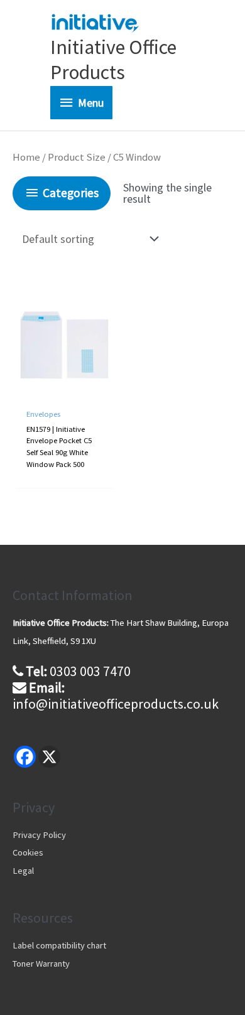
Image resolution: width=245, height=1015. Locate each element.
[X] (49, 757)
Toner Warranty (41, 963)
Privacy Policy (39, 834)
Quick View (64, 386)
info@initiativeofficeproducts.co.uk (116, 703)
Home (26, 157)
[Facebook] (25, 757)
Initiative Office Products (113, 59)
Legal (23, 870)
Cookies (28, 852)
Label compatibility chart (59, 945)
